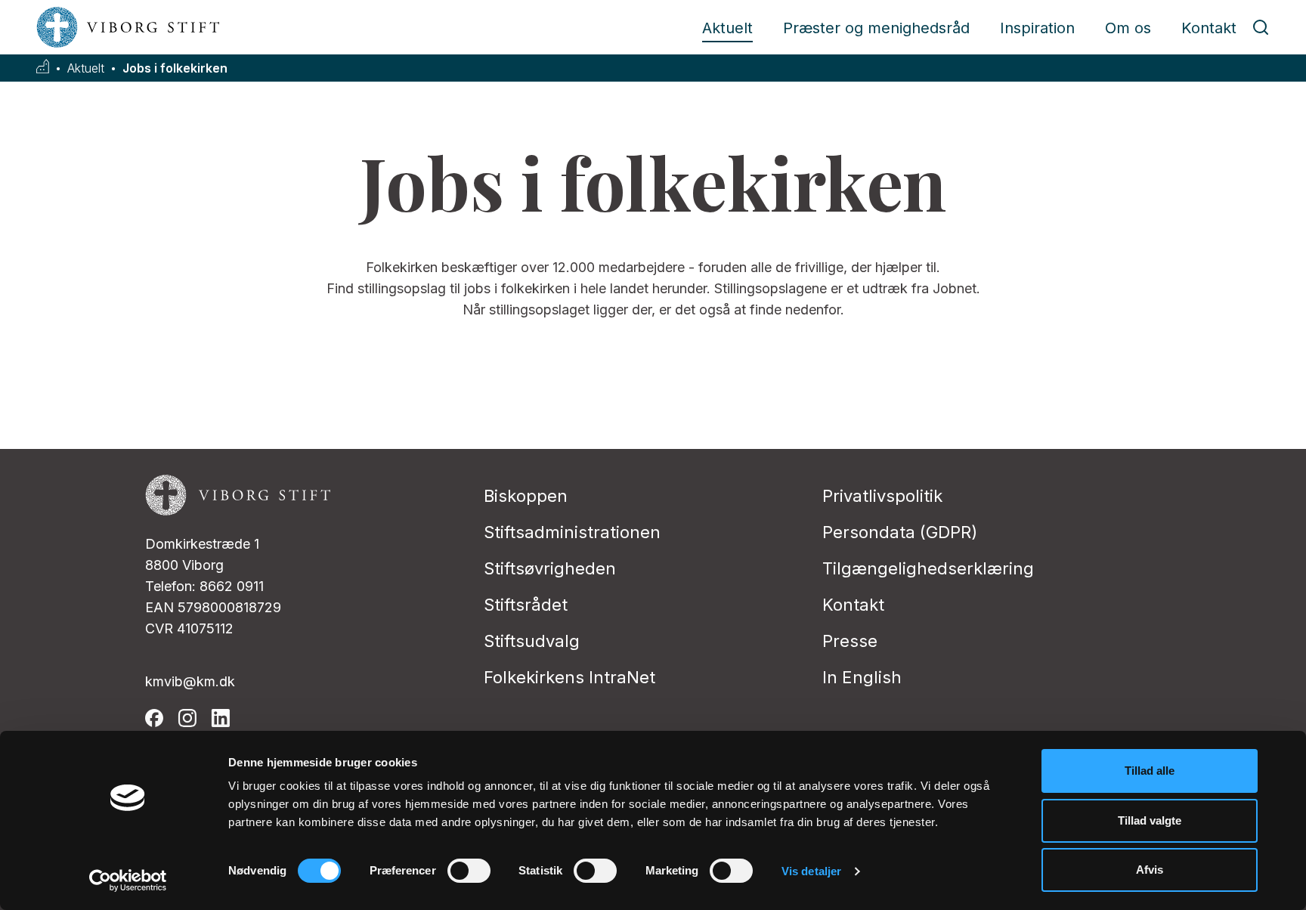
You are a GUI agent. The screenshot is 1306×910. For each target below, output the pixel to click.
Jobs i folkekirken (174, 68)
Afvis (1149, 869)
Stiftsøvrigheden (550, 568)
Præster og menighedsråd (876, 28)
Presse (849, 641)
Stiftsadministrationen (572, 532)
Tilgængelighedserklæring (928, 568)
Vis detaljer (811, 871)
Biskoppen (526, 496)
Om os (1128, 28)
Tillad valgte (1149, 820)
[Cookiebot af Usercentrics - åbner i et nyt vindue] (128, 880)
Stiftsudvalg (532, 641)
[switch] (469, 871)
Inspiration (1037, 28)
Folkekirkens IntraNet (569, 677)
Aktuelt (727, 28)
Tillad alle (1149, 770)
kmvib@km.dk (190, 681)
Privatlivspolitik (882, 496)
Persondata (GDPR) (899, 532)
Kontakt (1208, 28)
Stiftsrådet (526, 605)
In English (862, 677)
